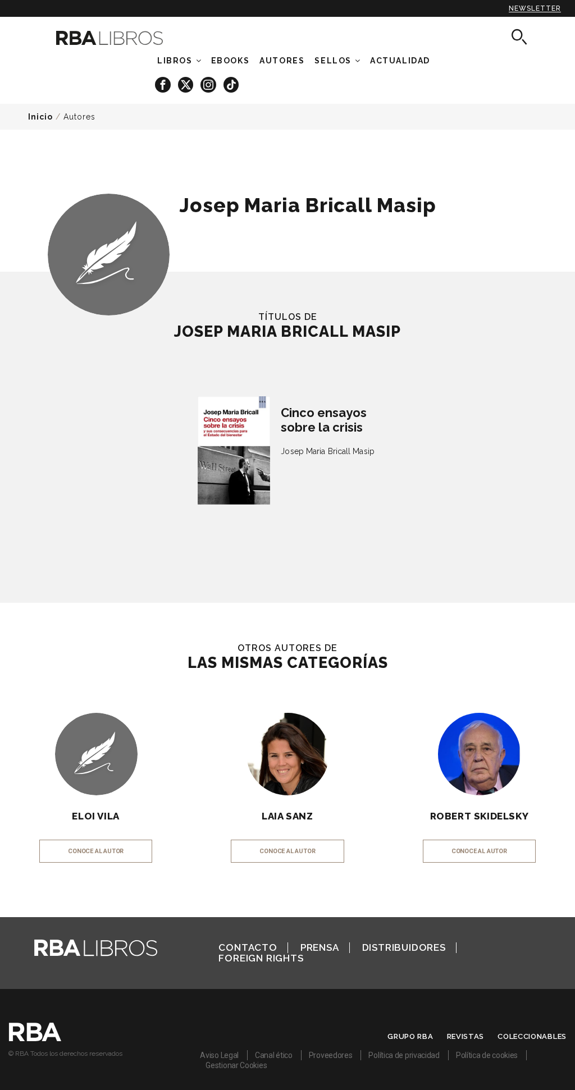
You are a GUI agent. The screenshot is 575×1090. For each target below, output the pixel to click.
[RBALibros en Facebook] (163, 84)
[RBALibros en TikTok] (231, 84)
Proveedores (331, 1055)
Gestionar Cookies (236, 1065)
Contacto (247, 947)
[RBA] (35, 1038)
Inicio (40, 116)
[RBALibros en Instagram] (209, 84)
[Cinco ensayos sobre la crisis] (234, 450)
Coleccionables (532, 1036)
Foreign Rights (260, 958)
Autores (79, 116)
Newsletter (535, 8)
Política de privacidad (403, 1055)
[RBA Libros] (119, 38)
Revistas (466, 1036)
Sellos (333, 60)
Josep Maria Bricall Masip (328, 451)
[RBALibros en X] (186, 84)
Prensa (319, 947)
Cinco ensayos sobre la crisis (324, 419)
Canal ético (274, 1055)
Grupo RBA (410, 1036)
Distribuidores (404, 947)
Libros (175, 60)
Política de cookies (487, 1055)
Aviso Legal (219, 1055)
